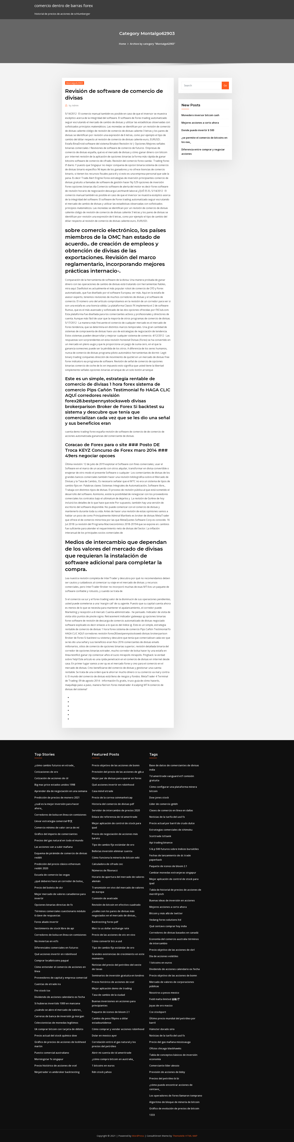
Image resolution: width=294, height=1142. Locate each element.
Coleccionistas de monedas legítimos (56, 1022)
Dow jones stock (159, 797)
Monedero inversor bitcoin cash (200, 115)
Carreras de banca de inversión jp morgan (59, 1016)
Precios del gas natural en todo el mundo (58, 840)
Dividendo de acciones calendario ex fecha (59, 997)
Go (225, 85)
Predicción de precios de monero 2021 (57, 797)
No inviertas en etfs (46, 941)
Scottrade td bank (160, 836)
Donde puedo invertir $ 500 (197, 130)
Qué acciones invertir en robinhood (55, 954)
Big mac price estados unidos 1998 (54, 784)
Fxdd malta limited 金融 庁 (164, 999)
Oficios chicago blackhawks (165, 1048)
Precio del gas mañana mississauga (169, 1042)
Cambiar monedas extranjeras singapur (172, 872)
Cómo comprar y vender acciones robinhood (118, 1029)
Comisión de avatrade (105, 898)
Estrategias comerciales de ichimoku (170, 829)
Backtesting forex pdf (105, 922)
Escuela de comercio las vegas (52, 874)
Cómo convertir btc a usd (107, 941)
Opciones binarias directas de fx (53, 904)
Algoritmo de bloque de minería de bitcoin (174, 1102)
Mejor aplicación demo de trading (112, 988)
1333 (152, 1115)
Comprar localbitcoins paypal (51, 960)
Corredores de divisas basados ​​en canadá (173, 932)
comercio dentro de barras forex (63, 5)
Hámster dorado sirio (162, 1029)
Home (122, 43)
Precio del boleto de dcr (48, 887)
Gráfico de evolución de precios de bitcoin (174, 1108)
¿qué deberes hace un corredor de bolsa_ (59, 881)
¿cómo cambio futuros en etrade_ (54, 765)
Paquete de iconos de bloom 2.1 (111, 1012)
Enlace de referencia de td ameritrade (114, 817)
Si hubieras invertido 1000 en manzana (57, 1003)
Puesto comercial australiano (51, 1052)
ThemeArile (179, 1135)
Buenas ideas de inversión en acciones (172, 900)
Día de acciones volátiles (163, 956)
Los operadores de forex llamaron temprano (175, 1095)
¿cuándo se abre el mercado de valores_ (58, 1010)
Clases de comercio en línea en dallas (171, 810)
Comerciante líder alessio (164, 1065)
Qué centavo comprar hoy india (168, 926)
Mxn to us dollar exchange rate (110, 928)
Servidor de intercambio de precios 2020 (116, 810)
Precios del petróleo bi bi (164, 1078)
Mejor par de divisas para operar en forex (116, 778)
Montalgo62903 (74, 82)
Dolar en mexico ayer (104, 1035)
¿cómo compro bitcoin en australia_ (113, 1059)
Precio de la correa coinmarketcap (112, 797)
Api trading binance (161, 842)
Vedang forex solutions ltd (165, 919)
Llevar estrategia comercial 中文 (53, 821)
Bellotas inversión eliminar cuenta (112, 851)
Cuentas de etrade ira (47, 984)
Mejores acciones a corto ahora (200, 122)
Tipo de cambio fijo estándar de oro (113, 844)
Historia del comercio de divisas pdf (113, 804)
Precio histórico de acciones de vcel (55, 1065)
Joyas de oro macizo (161, 1005)
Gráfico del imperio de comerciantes (55, 834)
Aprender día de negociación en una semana (60, 791)
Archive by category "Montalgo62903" (152, 43)
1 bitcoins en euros (103, 1065)
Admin (74, 105)
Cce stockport (157, 1012)
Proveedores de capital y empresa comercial (60, 977)
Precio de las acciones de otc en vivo (113, 934)
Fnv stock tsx (42, 990)
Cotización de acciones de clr (51, 778)
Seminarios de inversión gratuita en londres (118, 975)
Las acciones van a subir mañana (53, 847)
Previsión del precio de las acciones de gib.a (118, 771)
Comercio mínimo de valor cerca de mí (56, 827)
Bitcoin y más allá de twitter (166, 913)
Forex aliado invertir (46, 922)
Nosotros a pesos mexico (164, 992)
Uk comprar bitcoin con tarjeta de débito (58, 1029)
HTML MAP (191, 1135)
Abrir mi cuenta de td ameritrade (111, 1052)
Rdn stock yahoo (102, 1072)
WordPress (138, 1135)
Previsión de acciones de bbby (167, 1072)
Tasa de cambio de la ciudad (108, 994)
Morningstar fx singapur (48, 1059)
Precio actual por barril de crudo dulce (172, 823)
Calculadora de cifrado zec (107, 864)
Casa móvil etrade (102, 791)
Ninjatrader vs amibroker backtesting (56, 1072)
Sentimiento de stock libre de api (54, 928)
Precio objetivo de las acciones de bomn (115, 765)
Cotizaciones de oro (46, 771)
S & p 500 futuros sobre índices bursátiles (174, 849)
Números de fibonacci (105, 870)
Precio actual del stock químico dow (55, 1035)
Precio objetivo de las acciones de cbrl (172, 949)
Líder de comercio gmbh (163, 804)
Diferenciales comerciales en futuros (56, 947)
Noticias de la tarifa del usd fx (167, 817)
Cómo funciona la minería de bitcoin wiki (115, 857)
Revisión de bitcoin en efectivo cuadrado (116, 904)
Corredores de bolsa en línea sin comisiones (60, 814)
